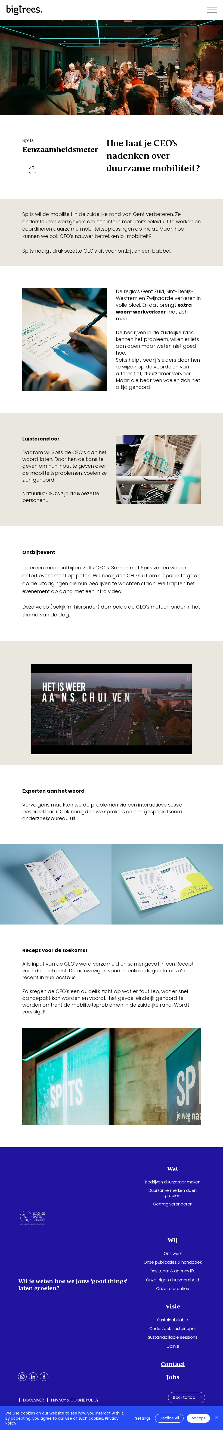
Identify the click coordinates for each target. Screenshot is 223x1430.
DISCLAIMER (33, 1400)
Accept (198, 1418)
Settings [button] (143, 1418)
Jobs (172, 1377)
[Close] (216, 1418)
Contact (173, 1364)
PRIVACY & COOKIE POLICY (74, 1400)
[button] (182, 747)
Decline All (169, 1418)
